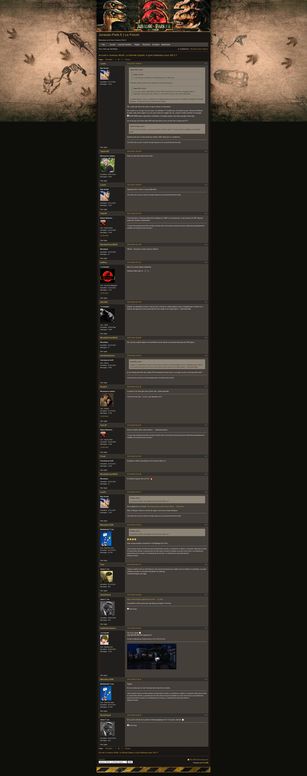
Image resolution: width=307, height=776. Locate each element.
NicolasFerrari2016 (108, 245)
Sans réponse (203, 49)
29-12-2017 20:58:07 (134, 185)
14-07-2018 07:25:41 (134, 679)
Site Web (105, 235)
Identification (165, 44)
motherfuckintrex (108, 628)
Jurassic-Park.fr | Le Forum (119, 35)
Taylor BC (104, 151)
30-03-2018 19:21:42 (134, 262)
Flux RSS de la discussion (199, 760)
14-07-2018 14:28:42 (134, 715)
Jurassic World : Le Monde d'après (127, 55)
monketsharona (107, 356)
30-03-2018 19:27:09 (134, 302)
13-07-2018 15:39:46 (134, 595)
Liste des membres (124, 44)
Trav (102, 565)
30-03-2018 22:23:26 (134, 387)
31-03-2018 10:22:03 (134, 456)
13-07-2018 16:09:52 (134, 628)
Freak (102, 456)
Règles (137, 44)
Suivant (127, 59)
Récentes (193, 49)
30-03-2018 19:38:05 (134, 338)
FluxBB (205, 763)
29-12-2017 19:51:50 (134, 151)
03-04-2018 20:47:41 (134, 564)
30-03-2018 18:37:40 (134, 244)
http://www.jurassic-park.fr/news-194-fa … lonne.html (165, 506)
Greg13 (103, 387)
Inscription (155, 44)
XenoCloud (105, 595)
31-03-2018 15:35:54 (134, 525)
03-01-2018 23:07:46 (134, 213)
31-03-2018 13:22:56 (134, 474)
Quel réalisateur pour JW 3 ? (162, 55)
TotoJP (103, 213)
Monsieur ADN (106, 525)
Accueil (112, 44)
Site (103, 44)
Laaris (103, 64)
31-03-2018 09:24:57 (134, 425)
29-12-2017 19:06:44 (134, 64)
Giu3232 (104, 302)
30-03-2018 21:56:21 (134, 355)
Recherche (146, 44)
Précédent (108, 59)
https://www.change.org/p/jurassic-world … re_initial (145, 599)
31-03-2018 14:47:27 (134, 492)
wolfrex (103, 262)
